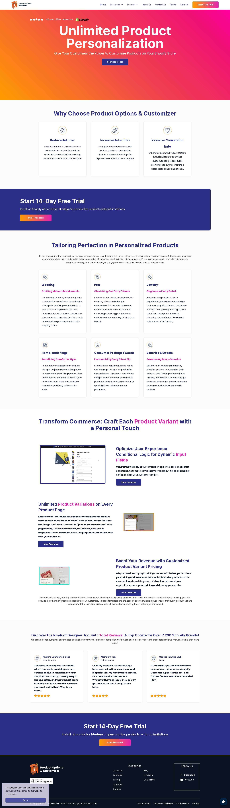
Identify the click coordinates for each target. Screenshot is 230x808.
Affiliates (117, 784)
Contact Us (160, 4)
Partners (184, 4)
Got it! (25, 800)
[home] (21, 5)
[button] (116, 4)
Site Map (196, 803)
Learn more (10, 794)
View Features (128, 482)
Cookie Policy (182, 803)
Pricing (173, 4)
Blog (146, 770)
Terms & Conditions (163, 803)
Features (117, 775)
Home (103, 4)
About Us (147, 4)
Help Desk (148, 775)
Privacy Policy (144, 803)
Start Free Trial (205, 4)
